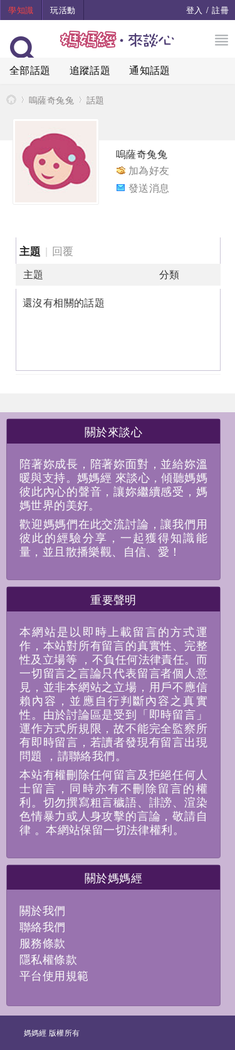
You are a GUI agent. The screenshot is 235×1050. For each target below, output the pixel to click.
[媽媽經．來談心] (117, 46)
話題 (95, 99)
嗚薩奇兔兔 (51, 99)
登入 (194, 10)
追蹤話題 (90, 70)
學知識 (20, 10)
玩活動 (62, 10)
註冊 (220, 10)
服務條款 (42, 942)
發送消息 (149, 187)
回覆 (63, 250)
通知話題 (149, 70)
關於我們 (42, 910)
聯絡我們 (42, 926)
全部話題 (30, 70)
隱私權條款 (48, 958)
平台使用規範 (53, 975)
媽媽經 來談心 (11, 99)
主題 (30, 250)
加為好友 (149, 170)
